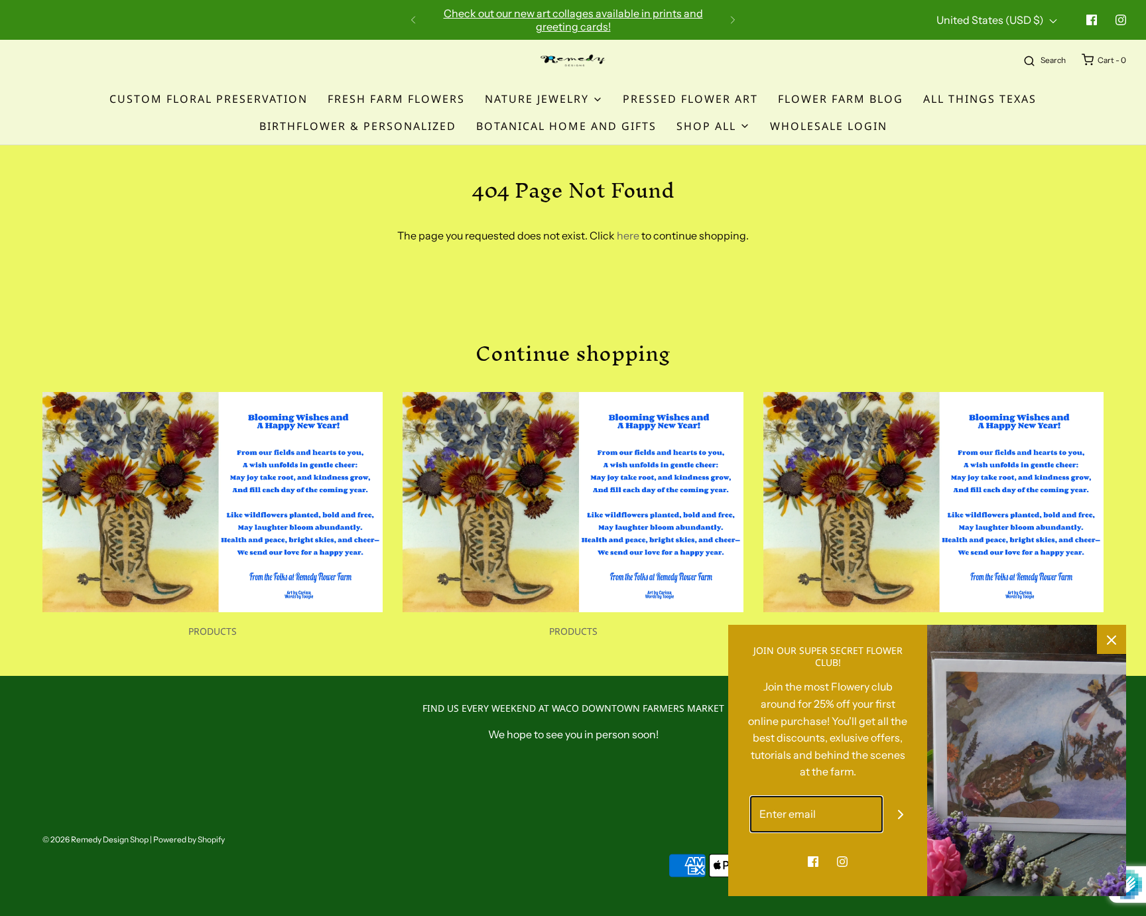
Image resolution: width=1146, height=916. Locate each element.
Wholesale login (828, 126)
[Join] (901, 814)
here (628, 235)
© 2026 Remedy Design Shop (95, 839)
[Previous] (413, 19)
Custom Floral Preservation (208, 99)
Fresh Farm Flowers (396, 99)
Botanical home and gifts (566, 126)
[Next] (732, 19)
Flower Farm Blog (840, 99)
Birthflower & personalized (357, 126)
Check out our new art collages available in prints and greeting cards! (573, 20)
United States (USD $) (991, 20)
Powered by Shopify (189, 839)
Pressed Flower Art (690, 99)
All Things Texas (980, 99)
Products (212, 631)
